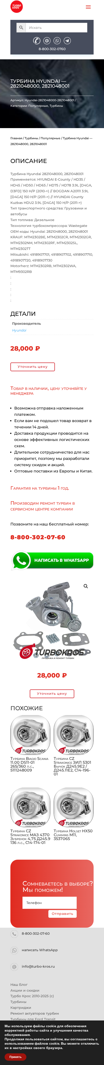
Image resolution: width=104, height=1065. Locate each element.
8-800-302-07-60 (38, 537)
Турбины (56, 106)
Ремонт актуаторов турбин (34, 1013)
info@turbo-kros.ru (38, 966)
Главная (16, 138)
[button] (86, 586)
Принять (15, 1057)
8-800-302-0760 (52, 49)
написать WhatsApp (40, 950)
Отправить (62, 913)
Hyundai (19, 330)
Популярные (38, 106)
